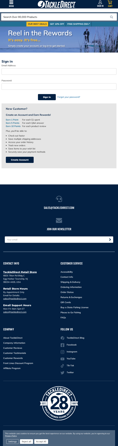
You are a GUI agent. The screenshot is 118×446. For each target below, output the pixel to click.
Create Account (20, 159)
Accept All (41, 441)
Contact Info (67, 277)
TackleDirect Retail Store (20, 272)
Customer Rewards (13, 358)
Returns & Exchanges (71, 297)
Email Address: (9, 65)
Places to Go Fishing (71, 312)
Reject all (26, 441)
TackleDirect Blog (75, 337)
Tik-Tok (70, 365)
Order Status (67, 292)
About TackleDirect (12, 337)
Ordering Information (71, 287)
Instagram (72, 351)
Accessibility (67, 271)
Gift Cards (66, 302)
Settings (12, 441)
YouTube (71, 358)
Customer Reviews (12, 348)
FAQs (63, 317)
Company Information (14, 342)
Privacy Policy (10, 436)
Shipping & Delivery (70, 282)
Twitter (70, 372)
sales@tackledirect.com (14, 298)
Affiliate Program (11, 368)
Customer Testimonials (14, 353)
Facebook (72, 344)
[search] (111, 17)
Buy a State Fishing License (74, 307)
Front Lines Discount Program (18, 363)
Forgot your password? (68, 97)
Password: (7, 80)
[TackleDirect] (56, 4)
